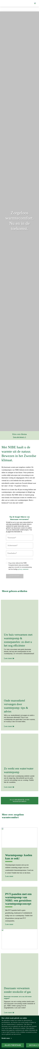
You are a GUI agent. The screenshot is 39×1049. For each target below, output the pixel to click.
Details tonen (6, 1038)
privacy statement (23, 569)
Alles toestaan (13, 1045)
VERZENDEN (15, 576)
